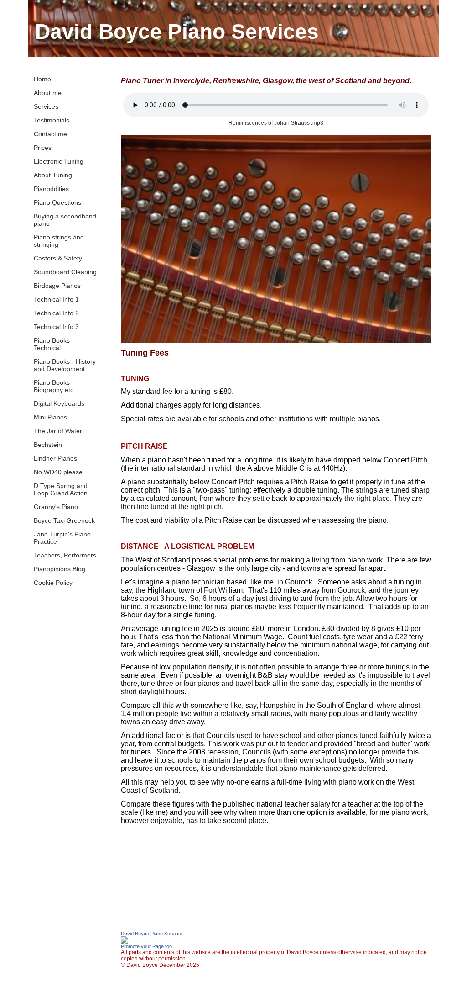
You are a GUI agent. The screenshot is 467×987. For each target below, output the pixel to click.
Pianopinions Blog (59, 569)
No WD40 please (58, 472)
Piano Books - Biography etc (54, 386)
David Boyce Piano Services (177, 31)
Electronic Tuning (58, 161)
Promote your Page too (146, 946)
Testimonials (51, 120)
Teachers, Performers (65, 555)
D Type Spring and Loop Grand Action (61, 489)
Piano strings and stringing (59, 240)
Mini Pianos (50, 417)
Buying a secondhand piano (65, 219)
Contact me (50, 134)
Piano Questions (57, 202)
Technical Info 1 (56, 299)
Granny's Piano (56, 506)
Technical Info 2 (56, 313)
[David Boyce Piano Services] (124, 942)
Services (46, 106)
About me (48, 92)
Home (42, 79)
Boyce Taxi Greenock (64, 520)
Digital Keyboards (59, 403)
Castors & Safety (58, 258)
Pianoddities (51, 188)
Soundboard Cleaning (65, 272)
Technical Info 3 (56, 326)
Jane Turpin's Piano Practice (62, 538)
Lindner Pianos (55, 458)
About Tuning (53, 175)
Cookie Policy (53, 582)
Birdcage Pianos (57, 285)
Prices (43, 147)
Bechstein (48, 444)
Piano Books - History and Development (65, 365)
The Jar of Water (58, 431)
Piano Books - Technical (54, 344)
